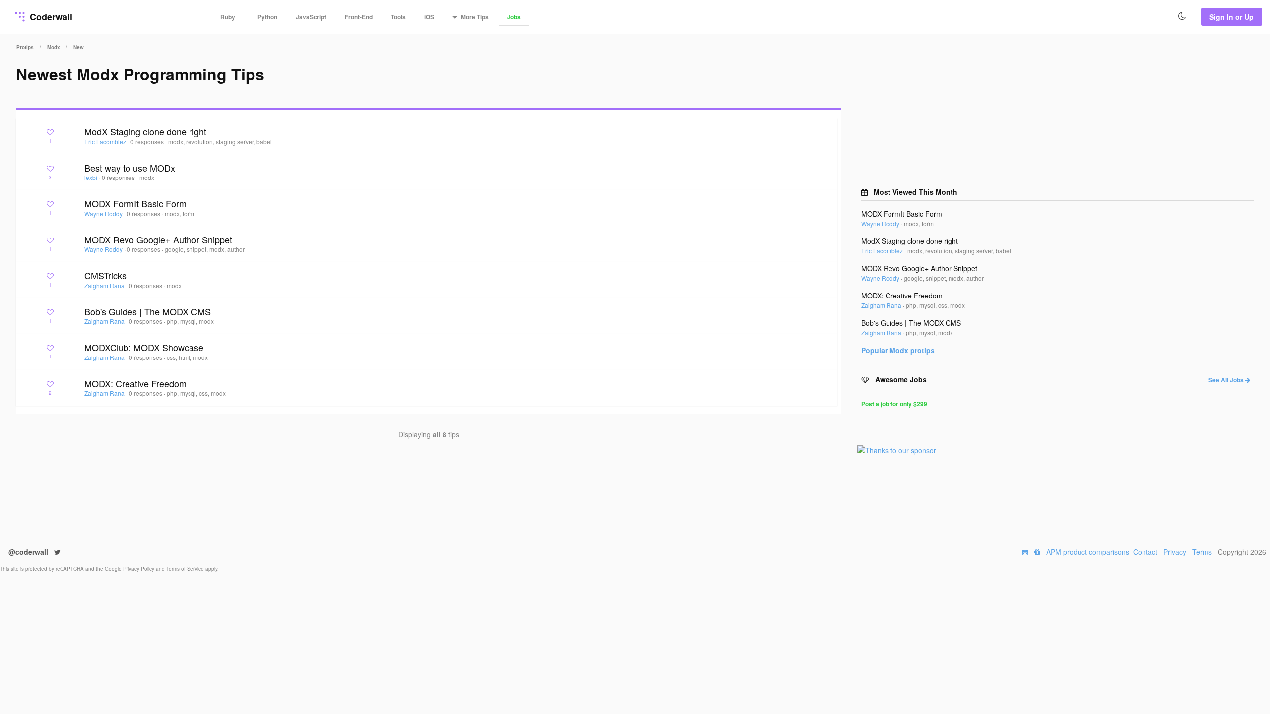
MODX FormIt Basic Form (135, 203)
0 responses (147, 141)
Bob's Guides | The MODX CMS (147, 311)
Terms (1202, 552)
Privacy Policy (139, 568)
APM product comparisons (1087, 552)
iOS (429, 16)
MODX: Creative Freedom (135, 383)
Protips (25, 47)
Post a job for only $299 (894, 403)
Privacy (1174, 552)
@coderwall (29, 552)
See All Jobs (1226, 379)
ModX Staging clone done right (145, 131)
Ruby (227, 16)
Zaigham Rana (105, 285)
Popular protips (898, 350)
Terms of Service (185, 568)
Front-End (359, 16)
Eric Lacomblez (105, 141)
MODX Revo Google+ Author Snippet (158, 239)
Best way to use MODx (129, 167)
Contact (1145, 552)
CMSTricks (105, 275)
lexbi (91, 177)
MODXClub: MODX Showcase (143, 347)
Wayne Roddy (104, 213)
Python (267, 16)
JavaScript (311, 16)
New (78, 47)
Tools (398, 16)
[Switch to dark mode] (1182, 16)
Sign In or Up (1231, 17)
